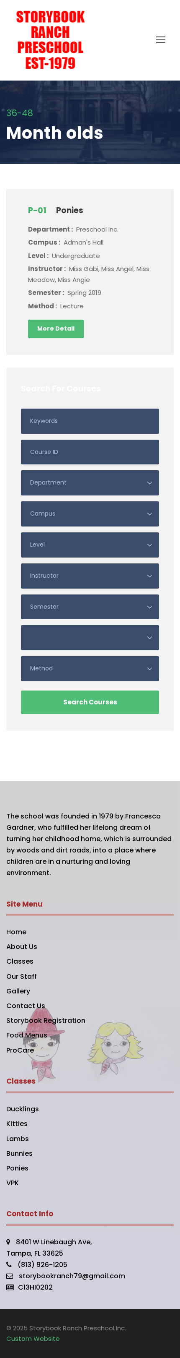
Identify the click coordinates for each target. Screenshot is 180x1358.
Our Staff (21, 976)
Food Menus (26, 1035)
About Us (21, 946)
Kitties (17, 1124)
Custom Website (33, 1338)
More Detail (56, 328)
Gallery (18, 991)
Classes (19, 961)
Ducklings (22, 1109)
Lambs (17, 1139)
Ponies (17, 1168)
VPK (12, 1183)
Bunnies (19, 1153)
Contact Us (25, 1006)
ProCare (20, 1050)
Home (16, 932)
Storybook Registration (45, 1020)
